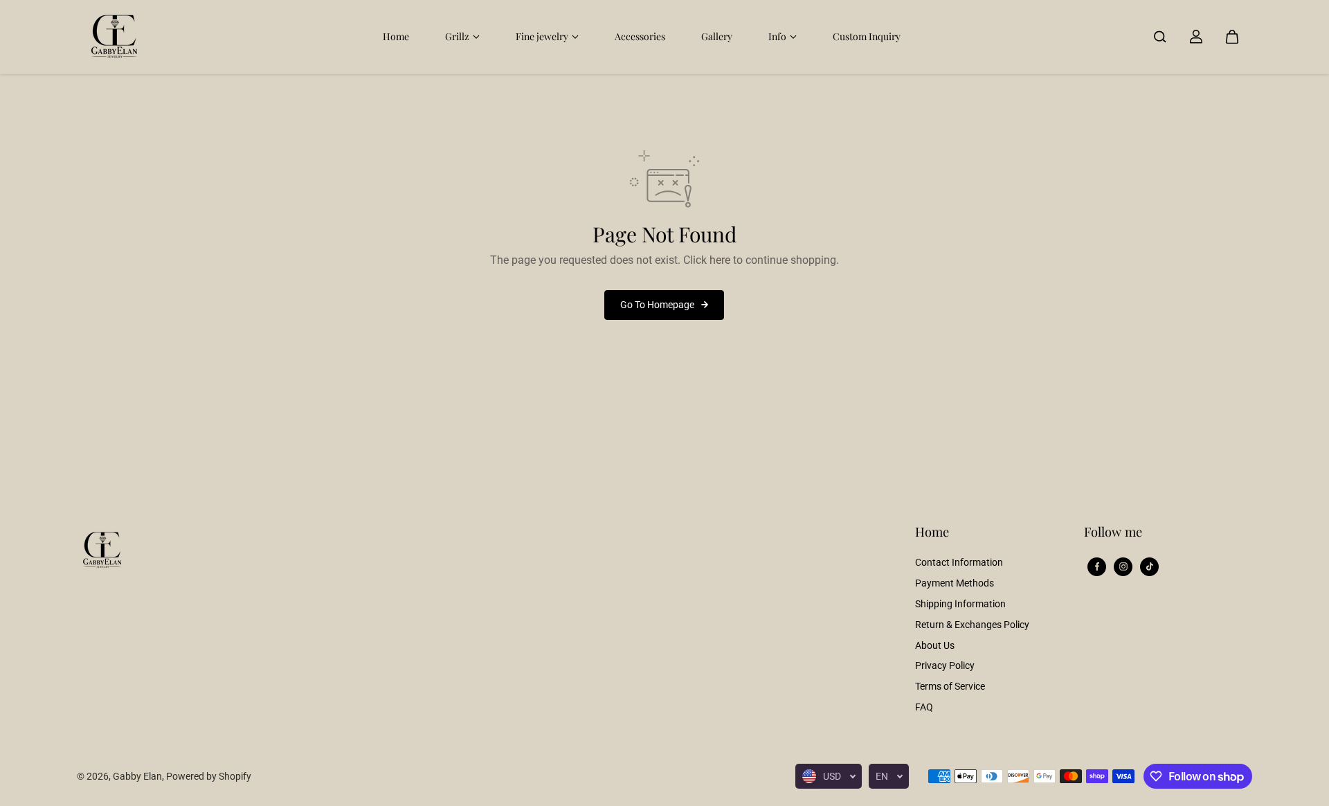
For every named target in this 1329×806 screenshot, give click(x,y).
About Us (935, 645)
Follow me (1113, 532)
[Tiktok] (1150, 566)
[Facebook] (1097, 566)
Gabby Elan (137, 776)
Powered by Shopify (208, 776)
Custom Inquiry (867, 36)
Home (396, 36)
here (719, 260)
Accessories (640, 36)
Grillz (457, 36)
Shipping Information (960, 603)
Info (777, 36)
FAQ (924, 707)
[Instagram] (1123, 566)
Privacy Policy (945, 665)
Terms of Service (950, 686)
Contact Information (959, 562)
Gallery (716, 36)
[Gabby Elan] (115, 36)
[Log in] (1196, 37)
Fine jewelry (542, 36)
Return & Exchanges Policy (972, 624)
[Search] (1160, 37)
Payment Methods (954, 583)
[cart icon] (1232, 37)
